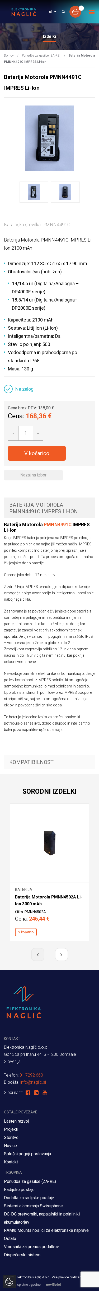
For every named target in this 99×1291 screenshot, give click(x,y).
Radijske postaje (19, 1189)
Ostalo (10, 1238)
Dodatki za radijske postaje (29, 1197)
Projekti (11, 1129)
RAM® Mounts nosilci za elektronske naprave (46, 1230)
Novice (10, 1145)
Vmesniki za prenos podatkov (31, 1246)
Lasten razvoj (16, 1121)
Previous (37, 954)
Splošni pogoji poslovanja (27, 1153)
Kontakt (11, 1161)
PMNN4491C (58, 524)
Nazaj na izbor (33, 475)
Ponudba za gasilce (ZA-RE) (41, 55)
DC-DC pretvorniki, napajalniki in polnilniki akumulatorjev (42, 1218)
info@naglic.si (33, 1082)
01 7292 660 (31, 1075)
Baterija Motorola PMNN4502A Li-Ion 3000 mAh (48, 900)
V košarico (36, 453)
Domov (9, 55)
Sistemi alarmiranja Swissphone (33, 1205)
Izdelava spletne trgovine (22, 1285)
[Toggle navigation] (92, 12)
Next (61, 954)
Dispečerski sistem (22, 1254)
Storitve (11, 1137)
